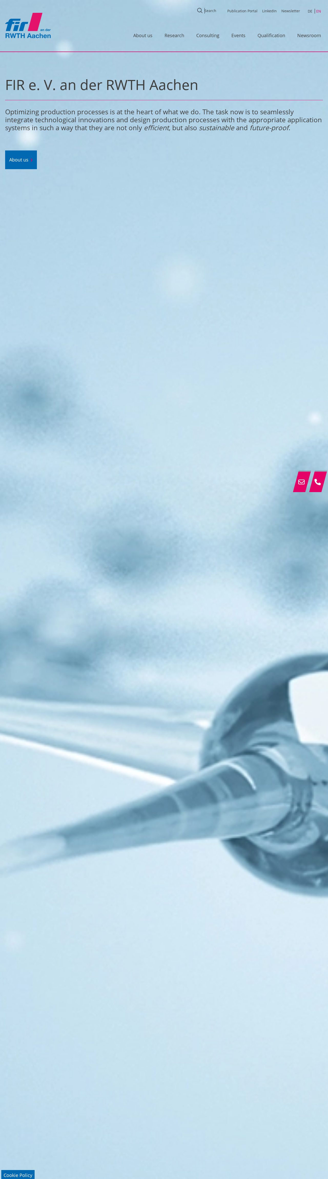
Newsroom (309, 35)
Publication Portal (242, 10)
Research (174, 35)
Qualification (271, 35)
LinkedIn (269, 10)
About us (142, 35)
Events (238, 35)
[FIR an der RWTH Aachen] (27, 25)
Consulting (207, 35)
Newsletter (290, 10)
